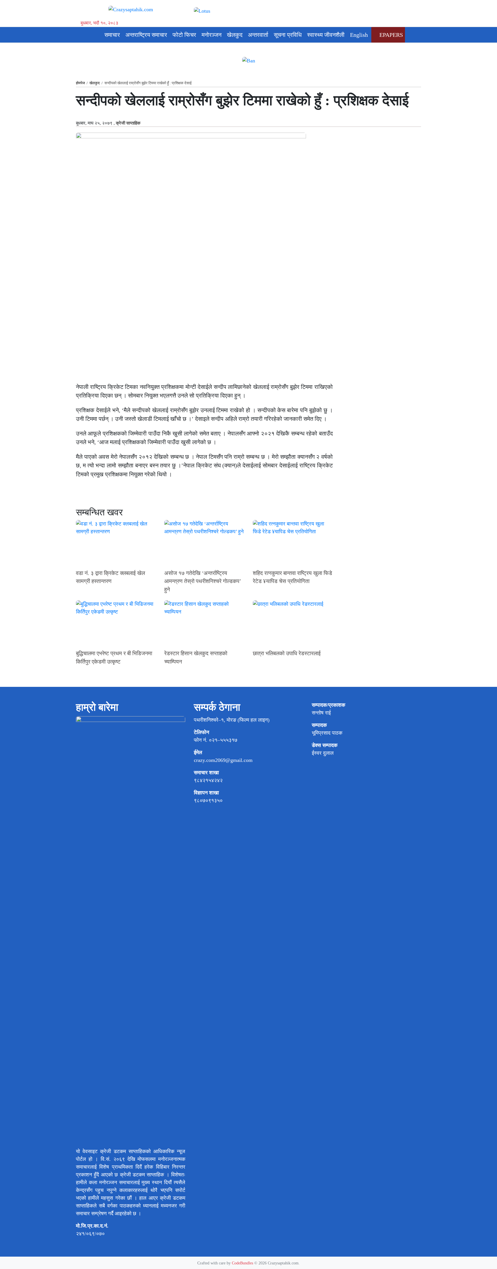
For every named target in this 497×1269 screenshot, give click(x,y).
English (359, 35)
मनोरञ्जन (211, 35)
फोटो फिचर (184, 35)
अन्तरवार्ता (258, 35)
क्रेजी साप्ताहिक (128, 123)
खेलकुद (234, 35)
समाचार (112, 35)
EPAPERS (390, 35)
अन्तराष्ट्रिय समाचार (146, 35)
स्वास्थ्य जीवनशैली (326, 35)
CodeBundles (243, 1263)
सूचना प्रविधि (288, 35)
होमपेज (80, 83)
